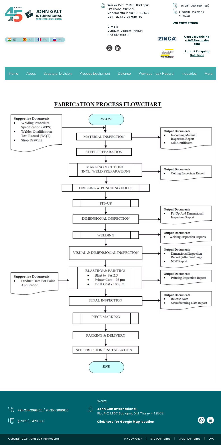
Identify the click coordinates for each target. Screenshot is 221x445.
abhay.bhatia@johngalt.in (125, 30)
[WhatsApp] (109, 48)
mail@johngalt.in (118, 34)
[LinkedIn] (118, 48)
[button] (30, 73)
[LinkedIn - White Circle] (210, 420)
